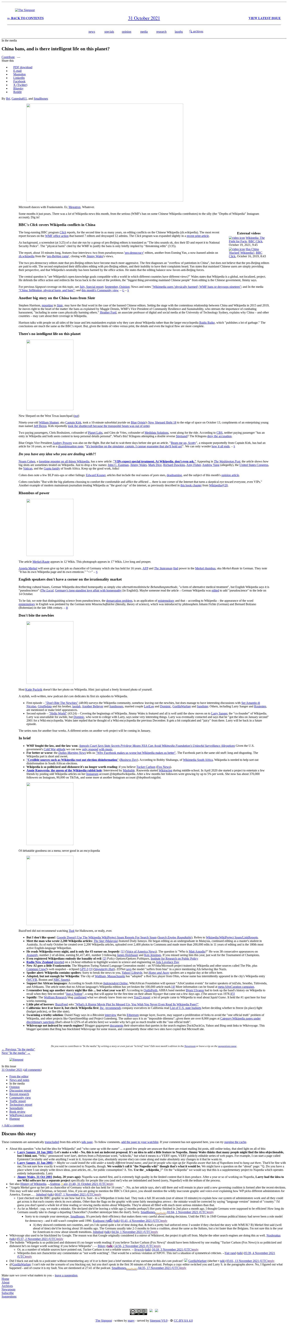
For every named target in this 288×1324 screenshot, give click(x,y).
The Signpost (103, 1320)
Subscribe (8, 1293)
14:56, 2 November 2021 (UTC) (134, 1246)
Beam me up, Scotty (183, 442)
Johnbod (41, 1194)
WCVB (32, 979)
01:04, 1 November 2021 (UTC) (187, 1212)
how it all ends (221, 446)
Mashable (129, 770)
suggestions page (227, 1046)
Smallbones (41, 98)
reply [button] (110, 1184)
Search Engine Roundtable (174, 937)
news (92, 31)
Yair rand (230, 1253)
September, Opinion (117, 286)
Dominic (165, 706)
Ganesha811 (19, 98)
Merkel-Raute (41, 561)
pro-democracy (134, 252)
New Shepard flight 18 (162, 422)
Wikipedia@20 (218, 485)
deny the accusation (219, 436)
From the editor (18, 1076)
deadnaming (174, 475)
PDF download (22, 67)
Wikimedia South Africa (198, 759)
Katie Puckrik (33, 689)
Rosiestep (260, 706)
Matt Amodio (197, 951)
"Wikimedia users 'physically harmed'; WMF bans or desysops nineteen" (196, 286)
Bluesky (18, 88)
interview (110, 1015)
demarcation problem (119, 600)
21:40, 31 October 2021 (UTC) (88, 1184)
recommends (113, 1008)
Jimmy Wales (95, 256)
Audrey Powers (62, 442)
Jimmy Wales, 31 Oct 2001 (34, 1177)
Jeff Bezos (40, 426)
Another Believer (92, 706)
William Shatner (49, 422)
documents (116, 1025)
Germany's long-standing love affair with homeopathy (88, 590)
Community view (20, 1097)
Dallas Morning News (72, 752)
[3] (90, 969)
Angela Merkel (28, 568)
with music (105, 749)
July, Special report (91, 286)
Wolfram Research (55, 997)
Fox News (163, 767)
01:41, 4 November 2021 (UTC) (141, 1220)
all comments (32, 1069)
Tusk (71, 930)
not (76, 415)
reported (59, 962)
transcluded (52, 1142)
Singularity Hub (104, 969)
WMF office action (57, 236)
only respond (90, 749)
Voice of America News (141, 951)
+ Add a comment (13, 1125)
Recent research (19, 1094)
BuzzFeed (61, 1004)
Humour (14, 1118)
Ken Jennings (152, 955)
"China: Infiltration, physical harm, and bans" (47, 290)
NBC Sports (61, 979)
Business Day (128, 759)
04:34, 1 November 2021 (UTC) (131, 1232)
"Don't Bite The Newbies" (61, 702)
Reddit (17, 92)
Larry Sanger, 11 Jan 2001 (35, 1162)
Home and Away (159, 972)
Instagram (92, 774)
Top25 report (142, 997)
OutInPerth (150, 990)
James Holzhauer (127, 955)
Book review (17, 1111)
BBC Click (255, 241)
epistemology (166, 600)
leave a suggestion (66, 1275)
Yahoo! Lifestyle (132, 972)
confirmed (80, 997)
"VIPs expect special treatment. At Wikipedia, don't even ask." (154, 461)
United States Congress (253, 465)
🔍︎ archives (196, 31)
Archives (7, 1286)
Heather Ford (108, 312)
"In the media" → (16, 1053)
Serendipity (16, 1108)
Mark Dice (155, 465)
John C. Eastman (118, 465)
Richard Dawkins (174, 465)
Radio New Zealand (39, 962)
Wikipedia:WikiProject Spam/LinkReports (232, 937)
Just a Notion (74, 993)
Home (5, 1279)
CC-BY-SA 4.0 (183, 1320)
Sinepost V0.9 (159, 1320)
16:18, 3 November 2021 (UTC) (172, 1249)
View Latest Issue (265, 18)
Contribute (8, 57)
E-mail (17, 70)
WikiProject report (20, 1115)
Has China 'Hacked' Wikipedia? (244, 250)
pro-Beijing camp (58, 256)
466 (66, 1184)
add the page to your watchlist (139, 1142)
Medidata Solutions (156, 432)
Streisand (181, 436)
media (144, 31)
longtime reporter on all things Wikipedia (64, 461)
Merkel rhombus (205, 568)
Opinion (14, 1087)
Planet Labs (95, 432)
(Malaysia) (106, 941)
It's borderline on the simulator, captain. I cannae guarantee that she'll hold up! (134, 446)
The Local (47, 590)
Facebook (19, 81)
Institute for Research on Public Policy (174, 958)
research (161, 31)
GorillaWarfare (181, 706)
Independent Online (115, 983)
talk (50, 1194)
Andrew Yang (210, 465)
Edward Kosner (95, 475)
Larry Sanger (219, 713)
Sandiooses (116, 706)
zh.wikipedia (26, 256)
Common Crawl (36, 969)
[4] (173, 986)
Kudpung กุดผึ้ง (103, 1220)
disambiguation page (70, 446)
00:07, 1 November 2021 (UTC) (75, 1194)
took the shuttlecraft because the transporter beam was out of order (108, 426)
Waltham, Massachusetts (110, 976)
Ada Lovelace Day (167, 962)
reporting (47, 305)
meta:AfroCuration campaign (236, 986)
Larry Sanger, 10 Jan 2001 (35, 1152)
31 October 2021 (12, 1069)
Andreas (55, 1184)
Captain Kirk (73, 422)
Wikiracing (165, 770)
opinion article (230, 475)
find (175, 568)
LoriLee (149, 706)
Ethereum (133, 1015)
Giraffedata (45, 706)
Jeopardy (32, 955)
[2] (104, 958)
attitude (60, 749)
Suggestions (9, 1296)
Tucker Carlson (145, 767)
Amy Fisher (193, 465)
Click (63, 232)
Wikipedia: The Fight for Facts (247, 239)
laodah (76, 706)
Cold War (50, 749)
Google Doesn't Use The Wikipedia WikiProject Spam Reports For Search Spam (107, 937)
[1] (122, 951)
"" (72, 759)
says (128, 969)
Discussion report (20, 1090)
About (5, 1282)
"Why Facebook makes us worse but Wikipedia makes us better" (136, 752)
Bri (8, 98)
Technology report (20, 1104)
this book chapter (191, 485)
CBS (219, 432)
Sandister (202, 706)
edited (215, 590)
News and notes (19, 1080)
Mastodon (19, 74)
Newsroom (190, 1046)
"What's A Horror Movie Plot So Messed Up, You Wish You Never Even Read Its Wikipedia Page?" (137, 1004)
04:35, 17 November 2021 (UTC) (159, 1268)
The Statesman (163, 568)
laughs (179, 31)
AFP (145, 568)
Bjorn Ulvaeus (195, 990)
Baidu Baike (207, 322)
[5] (233, 993)
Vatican (27, 468)
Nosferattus (273, 1235)
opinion (126, 31)
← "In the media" (18, 1049)
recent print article (198, 236)
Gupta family (52, 468)
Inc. (102, 1008)
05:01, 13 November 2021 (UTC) (247, 1261)
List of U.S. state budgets (185, 1008)
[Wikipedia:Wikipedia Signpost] (25, 10)
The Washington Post (227, 461)
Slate (60, 305)
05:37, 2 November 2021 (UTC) (37, 1239)
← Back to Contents (25, 18)
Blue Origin (138, 422)
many (131, 1320)
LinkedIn (19, 77)
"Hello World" (58, 713)
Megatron (75, 207)
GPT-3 (84, 969)
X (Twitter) (20, 85)
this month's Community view (100, 290)
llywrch (139, 1249)
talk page (87, 1142)
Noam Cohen (27, 461)
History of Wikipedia (33, 1184)
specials (109, 31)
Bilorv (102, 1246)
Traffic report (17, 1101)
